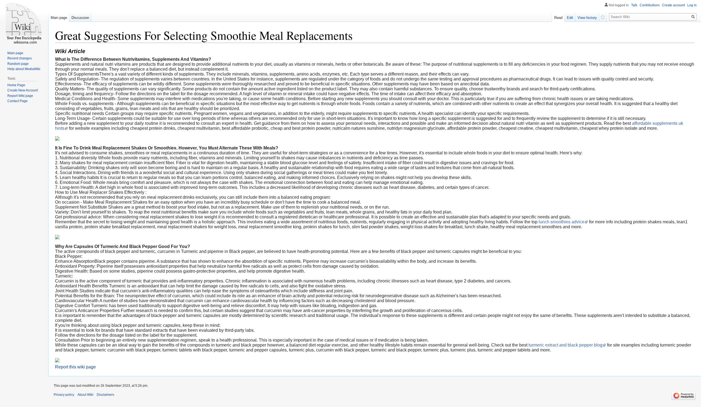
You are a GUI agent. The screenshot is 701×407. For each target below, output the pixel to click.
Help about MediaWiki (23, 69)
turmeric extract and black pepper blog (565, 345)
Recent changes (19, 58)
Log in (692, 5)
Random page (18, 64)
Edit (570, 18)
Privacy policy (64, 395)
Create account (673, 5)
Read (558, 18)
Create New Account (22, 90)
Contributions (650, 5)
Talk (634, 5)
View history (587, 18)
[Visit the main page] (24, 22)
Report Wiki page (20, 96)
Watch (603, 16)
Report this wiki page (75, 367)
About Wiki (85, 395)
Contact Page (17, 101)
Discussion (80, 18)
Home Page (16, 85)
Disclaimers (105, 395)
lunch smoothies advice (561, 222)
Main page (59, 18)
